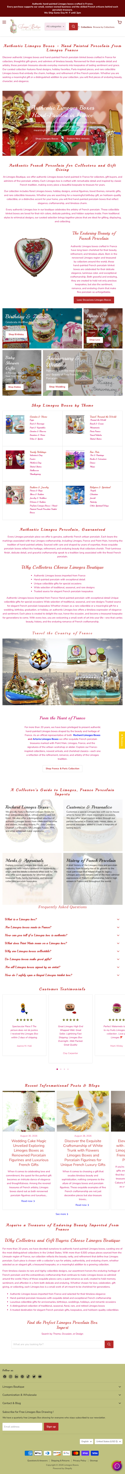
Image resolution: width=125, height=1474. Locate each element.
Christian (94, 494)
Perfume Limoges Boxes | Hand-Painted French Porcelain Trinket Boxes (44, 509)
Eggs (32, 420)
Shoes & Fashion (37, 494)
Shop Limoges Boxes (46, 138)
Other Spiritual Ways (99, 505)
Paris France (95, 431)
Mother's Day (35, 462)
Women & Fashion (38, 502)
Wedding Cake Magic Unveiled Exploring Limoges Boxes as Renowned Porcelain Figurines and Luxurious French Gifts (29, 1152)
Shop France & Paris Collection (62, 768)
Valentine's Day (36, 455)
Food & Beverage (37, 423)
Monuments (94, 427)
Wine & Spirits (36, 438)
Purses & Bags (36, 490)
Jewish (92, 498)
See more (61, 1214)
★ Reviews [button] (122, 740)
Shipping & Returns (60, 1460)
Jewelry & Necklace (38, 498)
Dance (92, 462)
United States (95, 438)
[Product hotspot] (32, 654)
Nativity (93, 502)
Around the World (98, 420)
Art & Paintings (97, 455)
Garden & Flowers (38, 431)
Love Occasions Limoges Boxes (94, 299)
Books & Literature (98, 459)
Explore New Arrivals (78, 138)
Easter (32, 459)
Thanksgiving (35, 474)
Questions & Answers (37, 1460)
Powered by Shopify (62, 1468)
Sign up (51, 1426)
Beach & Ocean (97, 423)
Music (92, 466)
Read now (27, 1201)
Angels (93, 490)
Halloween (34, 470)
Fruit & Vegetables (37, 427)
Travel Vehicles (96, 435)
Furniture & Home (37, 435)
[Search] (73, 26)
